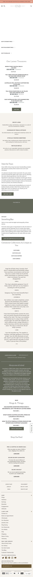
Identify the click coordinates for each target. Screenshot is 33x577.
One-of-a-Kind (24, 486)
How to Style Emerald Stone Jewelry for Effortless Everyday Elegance (16, 422)
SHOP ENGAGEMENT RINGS (7, 47)
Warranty (4, 538)
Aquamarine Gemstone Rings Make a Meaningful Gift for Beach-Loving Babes (16, 407)
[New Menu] (2, 6)
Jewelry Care (5, 522)
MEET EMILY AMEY (8, 194)
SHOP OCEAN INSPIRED (16, 255)
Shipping (4, 534)
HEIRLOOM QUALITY (23, 355)
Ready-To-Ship (24, 489)
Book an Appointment (7, 515)
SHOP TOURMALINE (5, 53)
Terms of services (17, 571)
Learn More (16, 453)
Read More (16, 410)
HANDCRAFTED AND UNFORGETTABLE (16, 357)
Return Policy (5, 536)
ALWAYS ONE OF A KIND (10, 355)
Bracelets (4, 504)
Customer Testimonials (8, 552)
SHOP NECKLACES (16, 253)
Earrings (4, 502)
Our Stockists (5, 520)
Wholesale (4, 518)
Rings (8, 489)
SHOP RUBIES (16, 250)
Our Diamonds (5, 527)
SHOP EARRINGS (16, 258)
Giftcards (4, 508)
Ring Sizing (5, 525)
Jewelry (9, 486)
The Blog (4, 550)
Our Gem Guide (6, 548)
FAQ (3, 531)
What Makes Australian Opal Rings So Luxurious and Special (16, 415)
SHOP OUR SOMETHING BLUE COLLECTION (13, 238)
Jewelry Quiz (9, 484)
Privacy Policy (27, 571)
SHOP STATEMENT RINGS (7, 41)
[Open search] (4, 6)
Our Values (4, 545)
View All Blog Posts (16, 428)
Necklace (4, 499)
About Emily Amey (6, 543)
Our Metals (4, 529)
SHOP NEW (16, 109)
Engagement (24, 484)
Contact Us (4, 513)
